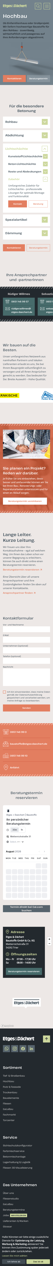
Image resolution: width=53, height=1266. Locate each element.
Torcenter (9, 1120)
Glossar (7, 1226)
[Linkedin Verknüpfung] (31, 1048)
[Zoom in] (49, 939)
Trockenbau (10, 1092)
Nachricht (8, 666)
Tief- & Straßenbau (14, 1075)
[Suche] (38, 6)
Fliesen (7, 1103)
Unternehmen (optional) (15, 645)
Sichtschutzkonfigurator (17, 1145)
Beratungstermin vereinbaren (25, 501)
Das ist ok (38, 1261)
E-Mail (6, 635)
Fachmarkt (9, 1114)
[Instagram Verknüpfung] (14, 1048)
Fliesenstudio (11, 1198)
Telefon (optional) (12, 656)
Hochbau (8, 1081)
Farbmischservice (13, 1151)
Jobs (6, 1215)
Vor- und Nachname (13, 624)
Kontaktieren (14, 247)
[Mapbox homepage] (7, 1026)
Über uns (8, 1193)
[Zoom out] (49, 943)
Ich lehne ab (13, 1261)
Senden (26, 708)
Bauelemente (11, 1098)
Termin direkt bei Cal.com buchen (26, 908)
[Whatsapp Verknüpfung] (6, 1048)
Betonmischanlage (14, 1156)
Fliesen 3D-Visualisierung (17, 1167)
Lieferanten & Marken (15, 1221)
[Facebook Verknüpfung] (22, 1048)
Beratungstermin (38, 247)
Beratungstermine (14, 1209)
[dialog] (26, 1250)
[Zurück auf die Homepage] (15, 6)
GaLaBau (8, 1109)
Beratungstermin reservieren (24, 971)
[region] (26, 982)
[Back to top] (46, 1038)
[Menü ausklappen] (47, 6)
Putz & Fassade (12, 1086)
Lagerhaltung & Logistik (16, 1162)
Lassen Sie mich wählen (14, 1255)
